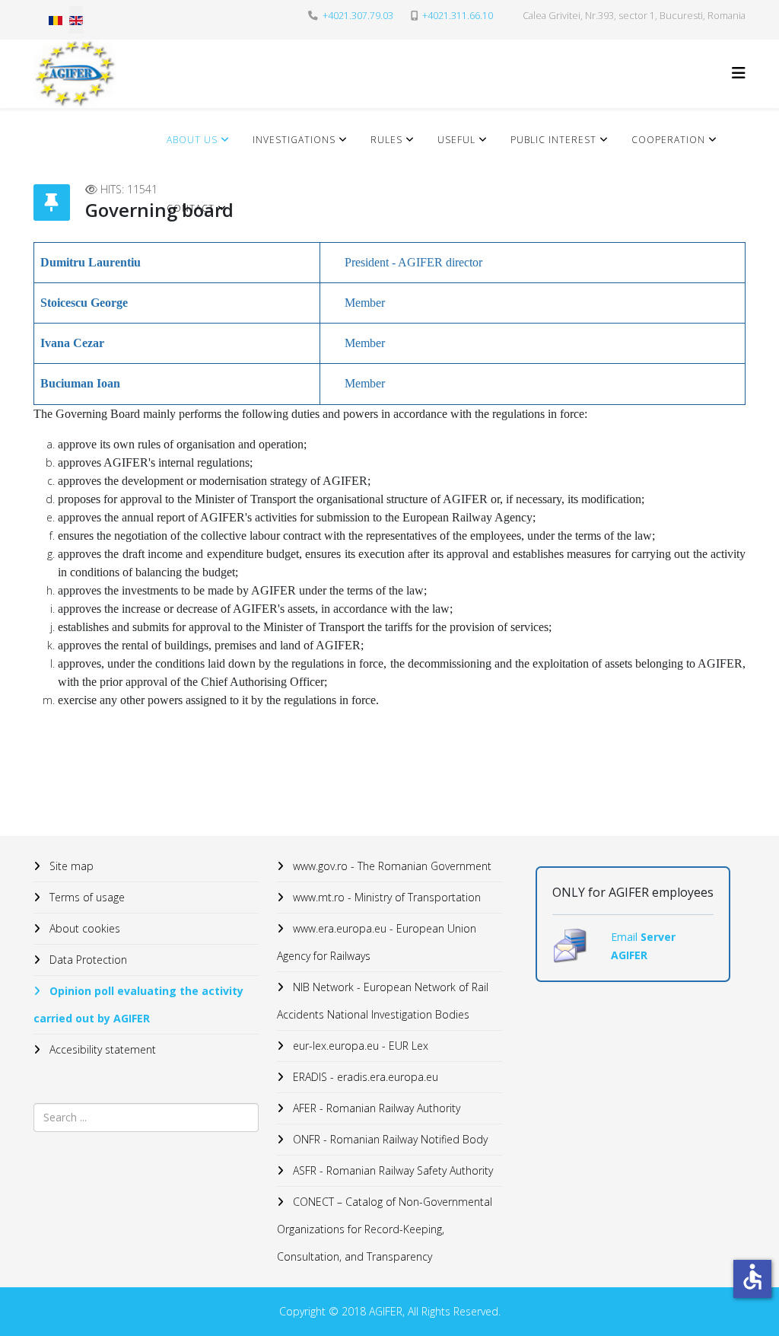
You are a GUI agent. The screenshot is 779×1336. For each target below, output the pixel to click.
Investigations (294, 139)
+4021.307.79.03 (358, 15)
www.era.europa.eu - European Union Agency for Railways (376, 942)
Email (626, 936)
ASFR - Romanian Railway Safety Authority (391, 1170)
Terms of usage (85, 897)
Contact (191, 208)
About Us (192, 139)
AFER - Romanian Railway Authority (375, 1108)
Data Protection (86, 959)
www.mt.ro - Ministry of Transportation (385, 897)
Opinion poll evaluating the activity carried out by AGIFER (138, 1004)
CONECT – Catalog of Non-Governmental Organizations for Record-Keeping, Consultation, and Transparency (384, 1229)
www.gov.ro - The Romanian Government (390, 866)
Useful (456, 139)
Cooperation (668, 139)
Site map (70, 866)
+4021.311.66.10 (457, 15)
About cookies (83, 928)
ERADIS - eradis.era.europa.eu (364, 1077)
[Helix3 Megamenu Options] (739, 73)
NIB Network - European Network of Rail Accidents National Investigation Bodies (382, 1001)
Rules (386, 139)
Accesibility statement (101, 1049)
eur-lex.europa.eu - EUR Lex (359, 1045)
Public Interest (553, 139)
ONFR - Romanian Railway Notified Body (389, 1139)
